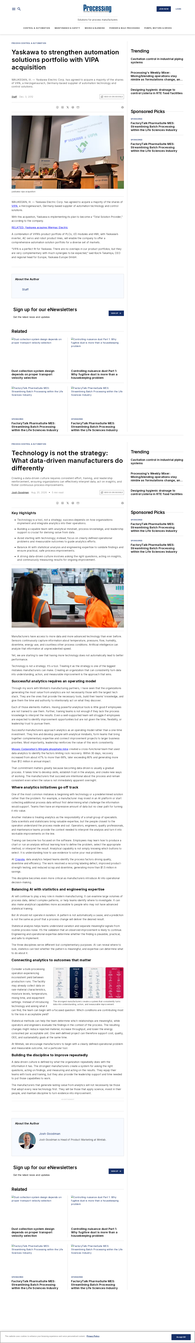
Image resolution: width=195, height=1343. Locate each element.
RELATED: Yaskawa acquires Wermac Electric (40, 227)
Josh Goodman (20, 492)
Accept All (181, 1337)
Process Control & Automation (29, 43)
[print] (122, 107)
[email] (78, 107)
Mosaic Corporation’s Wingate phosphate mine (40, 749)
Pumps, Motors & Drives (158, 28)
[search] (19, 9)
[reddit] (72, 107)
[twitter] (67, 107)
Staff (14, 96)
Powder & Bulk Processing (124, 28)
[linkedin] (62, 107)
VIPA (15, 205)
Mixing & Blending (95, 28)
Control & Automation (36, 28)
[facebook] (57, 107)
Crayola (20, 859)
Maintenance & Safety (67, 28)
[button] (14, 9)
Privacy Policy (93, 1336)
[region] (97, 1337)
